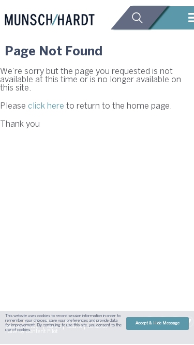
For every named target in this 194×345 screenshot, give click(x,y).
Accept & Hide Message (158, 323)
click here (46, 106)
